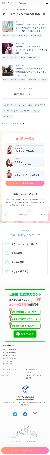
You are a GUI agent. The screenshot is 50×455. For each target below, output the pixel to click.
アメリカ (13, 57)
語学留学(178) (40, 105)
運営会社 (29, 378)
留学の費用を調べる (9, 358)
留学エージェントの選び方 (24, 244)
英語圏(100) (7, 116)
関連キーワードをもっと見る (12, 123)
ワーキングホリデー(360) (23, 105)
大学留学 (22, 57)
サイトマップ (7, 372)
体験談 (5, 35)
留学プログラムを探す (10, 355)
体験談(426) (7, 105)
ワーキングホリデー (9, 361)
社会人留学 (23, 35)
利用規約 (5, 375)
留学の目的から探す (9, 349)
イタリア (13, 35)
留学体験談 (16, 253)
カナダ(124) (25, 111)
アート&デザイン (35, 35)
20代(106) (35, 111)
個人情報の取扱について (34, 369)
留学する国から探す (9, 352)
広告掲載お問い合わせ (33, 375)
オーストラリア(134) (10, 111)
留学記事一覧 (7, 364)
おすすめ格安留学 (20, 271)
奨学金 (44, 80)
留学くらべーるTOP (9, 369)
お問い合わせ (30, 372)
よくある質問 (18, 262)
